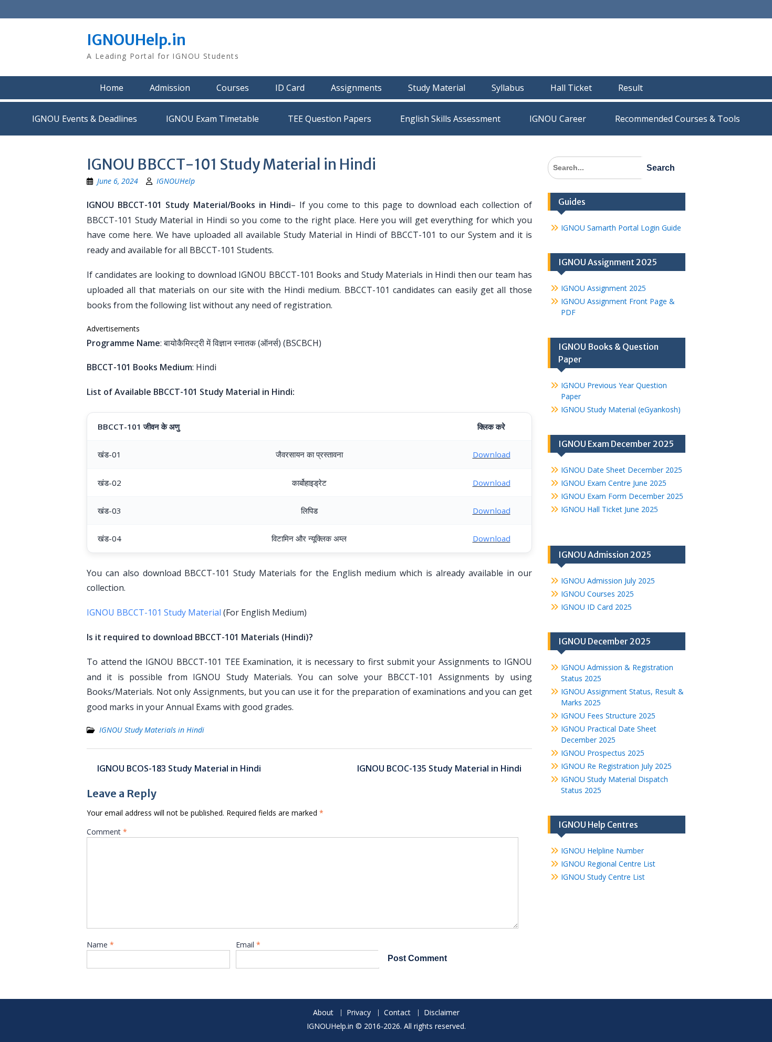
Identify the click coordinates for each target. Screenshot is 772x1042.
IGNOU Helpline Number (602, 851)
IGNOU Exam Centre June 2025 (613, 483)
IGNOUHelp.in (136, 39)
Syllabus (508, 87)
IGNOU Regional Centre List (608, 864)
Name (100, 945)
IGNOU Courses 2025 (597, 594)
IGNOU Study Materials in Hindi (151, 730)
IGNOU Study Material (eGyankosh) (621, 409)
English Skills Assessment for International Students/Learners (450, 118)
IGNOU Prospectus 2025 (602, 753)
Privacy (359, 1012)
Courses (232, 87)
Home (111, 87)
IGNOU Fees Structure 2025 (608, 716)
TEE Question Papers (329, 118)
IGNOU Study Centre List (603, 877)
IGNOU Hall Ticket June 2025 (609, 509)
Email (248, 945)
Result (630, 87)
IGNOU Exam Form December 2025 (622, 496)
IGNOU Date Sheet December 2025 (621, 470)
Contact (397, 1012)
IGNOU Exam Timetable (212, 118)
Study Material (436, 87)
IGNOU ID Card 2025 (596, 607)
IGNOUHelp (176, 181)
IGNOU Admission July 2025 (608, 581)
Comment (107, 832)
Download (491, 454)
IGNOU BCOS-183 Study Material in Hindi (179, 768)
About (323, 1012)
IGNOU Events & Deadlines (84, 118)
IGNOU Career (557, 118)
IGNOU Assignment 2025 (603, 288)
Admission (170, 87)
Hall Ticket (571, 87)
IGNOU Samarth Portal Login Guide (621, 228)
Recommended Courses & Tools (677, 118)
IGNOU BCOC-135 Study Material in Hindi (439, 768)
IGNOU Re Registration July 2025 (616, 766)
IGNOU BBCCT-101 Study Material (154, 612)
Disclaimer (442, 1012)
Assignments (356, 87)
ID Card (290, 87)
